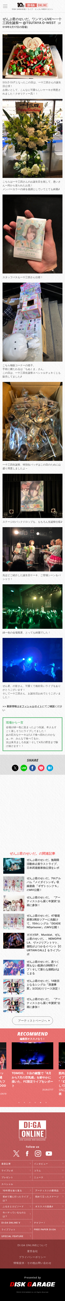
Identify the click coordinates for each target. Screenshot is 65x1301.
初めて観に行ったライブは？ (16, 1198)
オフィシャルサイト (30, 706)
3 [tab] (30, 1102)
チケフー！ (40, 1222)
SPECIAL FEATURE (12, 1236)
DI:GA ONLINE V (10, 1222)
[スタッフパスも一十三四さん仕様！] (32, 271)
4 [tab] (35, 1102)
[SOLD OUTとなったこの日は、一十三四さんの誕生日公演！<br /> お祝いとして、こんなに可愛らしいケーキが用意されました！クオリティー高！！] (32, 76)
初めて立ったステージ (47, 1196)
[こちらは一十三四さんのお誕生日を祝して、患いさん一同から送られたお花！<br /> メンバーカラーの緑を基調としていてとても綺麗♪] (32, 176)
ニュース (38, 1177)
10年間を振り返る (12, 1190)
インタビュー (41, 1163)
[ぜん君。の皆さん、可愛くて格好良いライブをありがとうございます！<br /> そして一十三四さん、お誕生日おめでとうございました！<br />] (32, 680)
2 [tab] (24, 1102)
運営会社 (32, 1251)
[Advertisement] (32, 811)
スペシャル (7, 1184)
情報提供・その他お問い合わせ (32, 1262)
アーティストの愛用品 (47, 1190)
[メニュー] (5, 6)
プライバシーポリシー (32, 1256)
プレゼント (7, 1177)
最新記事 (6, 1163)
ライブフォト (8, 1229)
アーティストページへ (32, 1020)
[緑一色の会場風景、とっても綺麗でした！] (32, 626)
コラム (37, 1170)
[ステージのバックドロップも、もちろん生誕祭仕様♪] (32, 516)
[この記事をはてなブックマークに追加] (50, 769)
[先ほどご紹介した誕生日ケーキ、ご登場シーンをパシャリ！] (32, 569)
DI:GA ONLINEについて (32, 1245)
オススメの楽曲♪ (44, 1206)
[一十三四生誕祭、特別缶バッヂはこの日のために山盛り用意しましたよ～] (32, 459)
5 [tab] (40, 1102)
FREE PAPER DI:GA (45, 1229)
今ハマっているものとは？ (14, 1214)
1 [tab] (19, 1102)
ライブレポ (7, 1170)
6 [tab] (46, 1102)
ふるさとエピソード (13, 1206)
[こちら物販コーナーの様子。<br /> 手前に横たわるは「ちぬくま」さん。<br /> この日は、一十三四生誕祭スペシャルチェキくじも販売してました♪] (32, 359)
